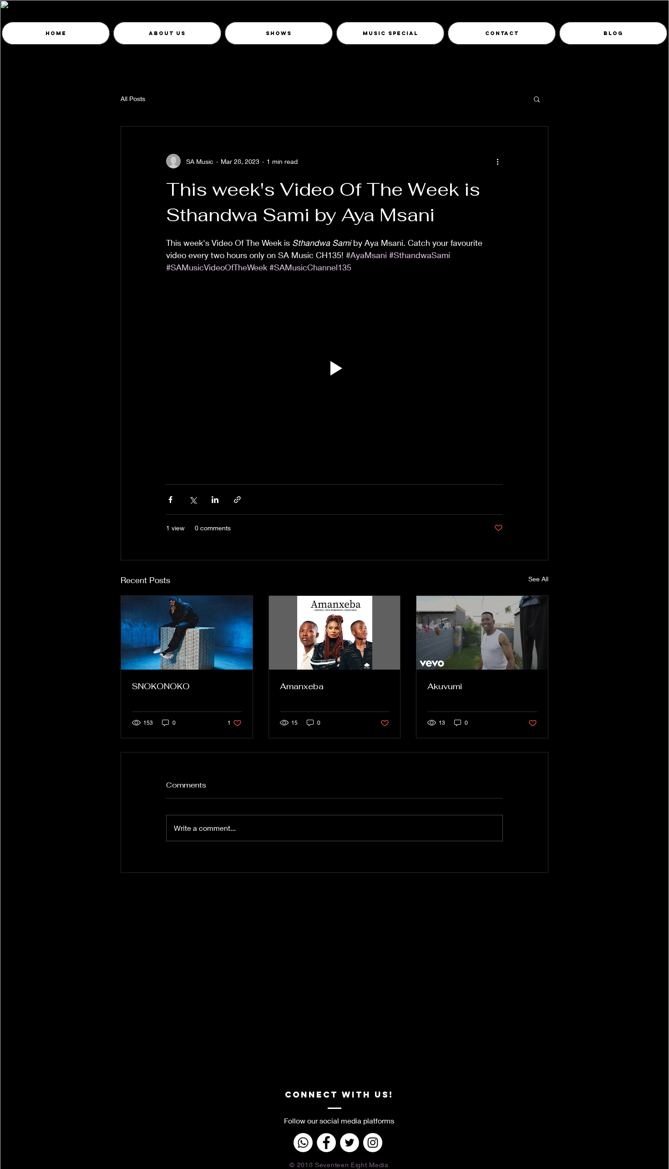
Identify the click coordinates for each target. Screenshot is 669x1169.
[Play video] (334, 368)
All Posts (133, 98)
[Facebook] (326, 1142)
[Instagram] (372, 1142)
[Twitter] (349, 1142)
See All (538, 579)
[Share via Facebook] (170, 499)
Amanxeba (302, 686)
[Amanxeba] (334, 633)
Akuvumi (444, 686)
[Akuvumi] (482, 633)
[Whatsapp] (303, 1142)
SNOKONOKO (161, 686)
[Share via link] (237, 499)
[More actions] (497, 161)
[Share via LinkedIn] (215, 499)
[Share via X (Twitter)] (192, 499)
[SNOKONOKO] (187, 633)
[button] (536, 98)
